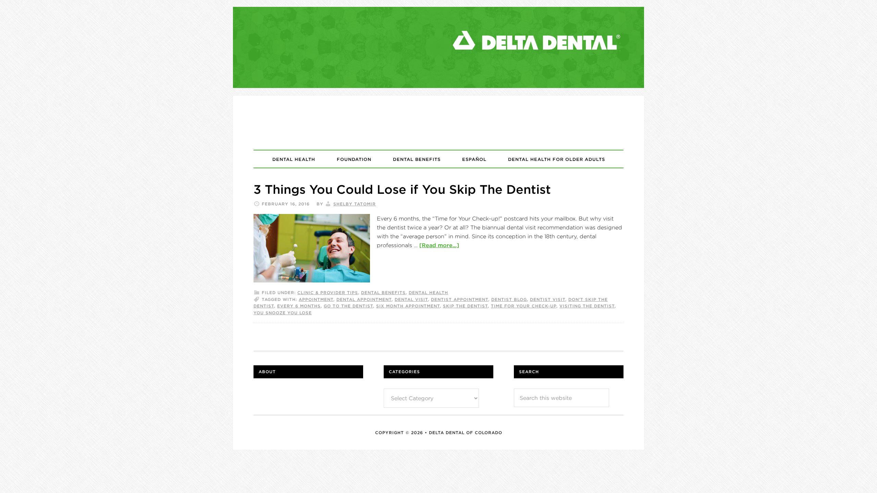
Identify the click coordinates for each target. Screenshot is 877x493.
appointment (316, 299)
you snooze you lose (283, 312)
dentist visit (547, 299)
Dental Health (428, 292)
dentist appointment (459, 299)
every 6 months (299, 305)
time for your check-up (523, 305)
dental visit (411, 299)
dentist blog (509, 299)
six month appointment (408, 305)
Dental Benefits (383, 292)
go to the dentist (348, 305)
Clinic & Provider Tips (327, 292)
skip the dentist (465, 305)
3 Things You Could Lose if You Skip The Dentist (402, 189)
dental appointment (364, 299)
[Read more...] (439, 245)
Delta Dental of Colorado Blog (438, 122)
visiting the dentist (587, 305)
